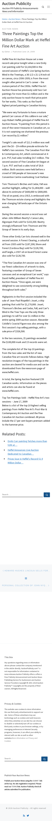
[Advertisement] (26, 528)
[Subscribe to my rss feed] (24, 815)
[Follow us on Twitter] (28, 815)
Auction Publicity (20, 808)
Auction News (14, 19)
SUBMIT (36, 781)
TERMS (14, 786)
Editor (7, 52)
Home (4, 19)
